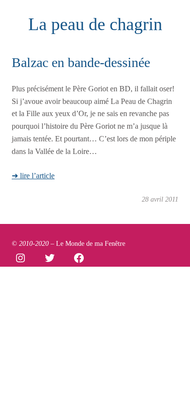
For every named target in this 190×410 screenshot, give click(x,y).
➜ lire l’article (33, 175)
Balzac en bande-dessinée (81, 62)
